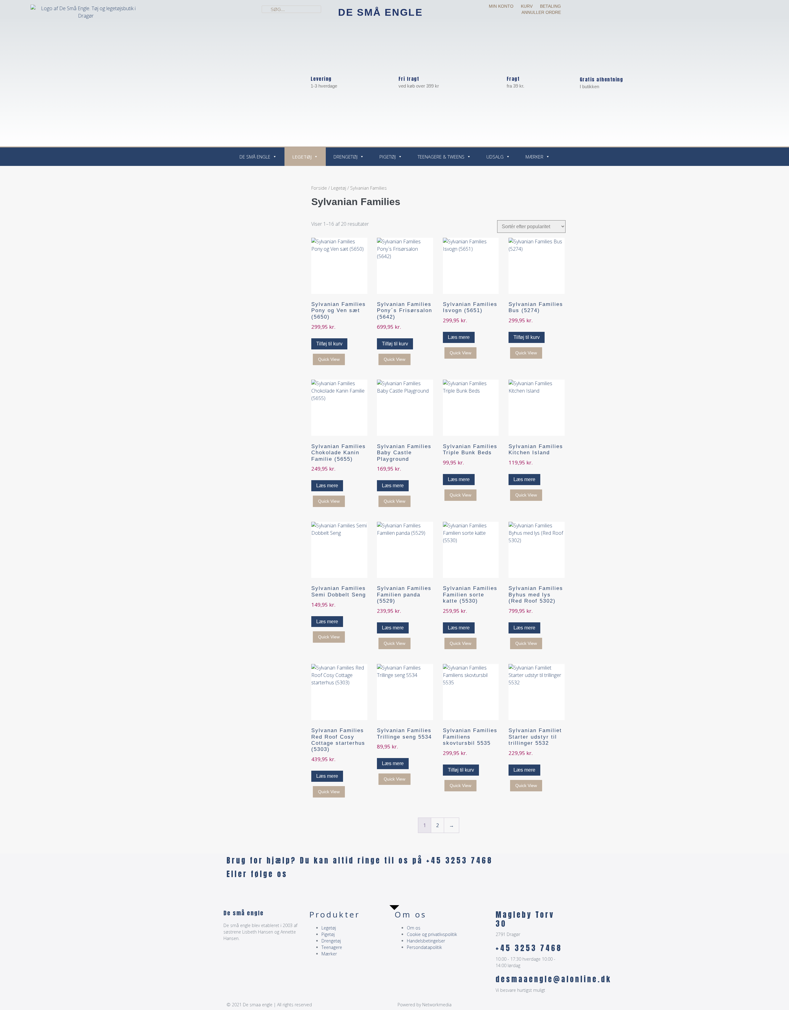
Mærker (534, 157)
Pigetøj (387, 157)
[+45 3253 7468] (488, 951)
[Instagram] (251, 891)
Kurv (527, 6)
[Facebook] (234, 891)
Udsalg (495, 157)
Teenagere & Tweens (441, 157)
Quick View (329, 359)
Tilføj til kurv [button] (329, 343)
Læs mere (459, 337)
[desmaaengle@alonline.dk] (488, 982)
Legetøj (302, 157)
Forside (319, 188)
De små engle (380, 12)
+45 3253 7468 (529, 948)
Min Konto (501, 6)
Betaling (550, 6)
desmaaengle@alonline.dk (553, 979)
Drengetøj (345, 157)
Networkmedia (437, 1005)
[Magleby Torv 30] (488, 918)
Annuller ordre (541, 12)
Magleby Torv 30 (525, 919)
